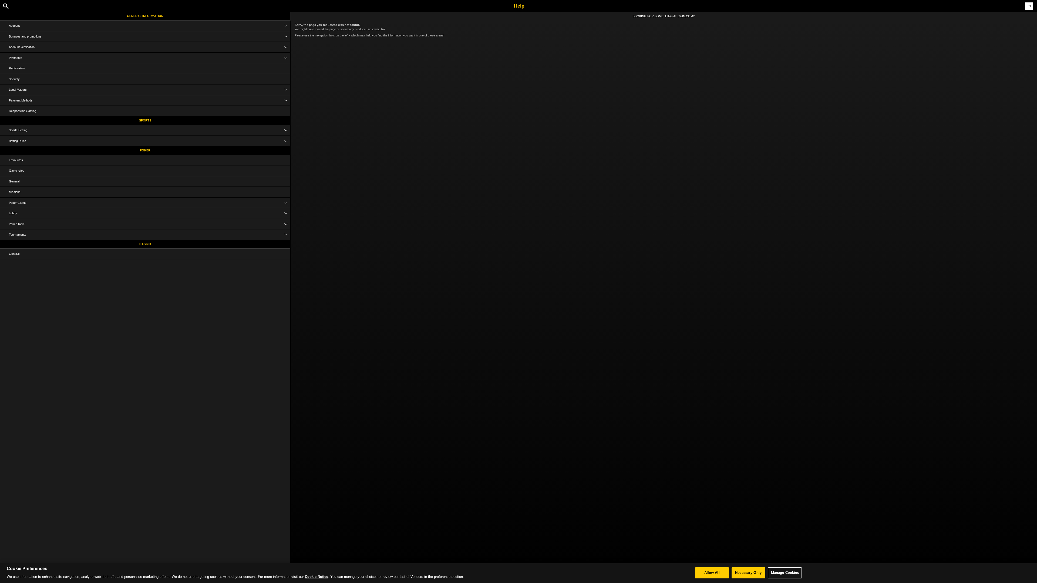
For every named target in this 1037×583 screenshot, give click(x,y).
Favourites (16, 160)
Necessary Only (748, 573)
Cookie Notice (316, 577)
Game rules (16, 170)
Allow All (712, 573)
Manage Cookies (785, 573)
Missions (15, 192)
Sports (145, 120)
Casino (145, 244)
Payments (15, 57)
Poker (145, 150)
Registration (17, 68)
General (14, 181)
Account (14, 25)
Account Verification (22, 47)
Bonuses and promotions (25, 36)
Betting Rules (17, 141)
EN (1029, 6)
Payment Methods (21, 100)
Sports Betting (18, 130)
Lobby (13, 213)
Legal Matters (18, 89)
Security (14, 79)
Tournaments (17, 234)
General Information (145, 16)
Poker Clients (17, 202)
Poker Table (17, 224)
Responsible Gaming (22, 111)
